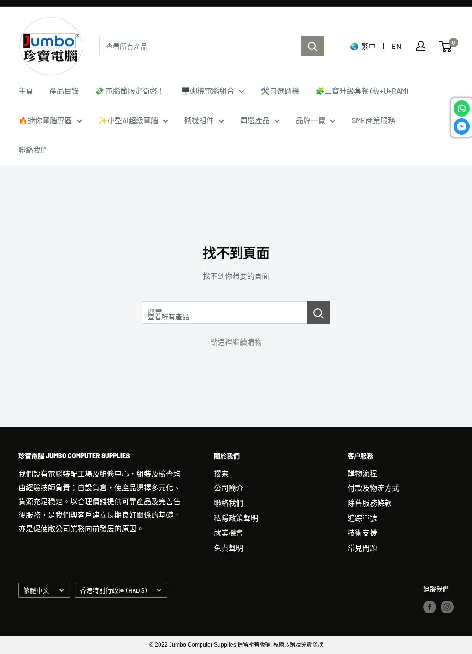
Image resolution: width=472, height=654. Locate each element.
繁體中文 (36, 590)
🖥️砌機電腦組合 (207, 90)
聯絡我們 (33, 149)
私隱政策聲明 (236, 517)
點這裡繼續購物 (236, 341)
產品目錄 (64, 90)
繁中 (368, 46)
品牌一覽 (310, 120)
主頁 (25, 90)
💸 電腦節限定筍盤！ (130, 90)
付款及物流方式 (373, 487)
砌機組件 (199, 120)
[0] (446, 46)
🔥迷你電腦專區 (45, 120)
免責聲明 (228, 547)
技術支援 (362, 532)
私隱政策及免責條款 (298, 645)
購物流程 (362, 473)
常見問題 (362, 547)
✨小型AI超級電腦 (128, 120)
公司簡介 (228, 487)
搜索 (221, 473)
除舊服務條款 (370, 502)
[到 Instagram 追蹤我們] (447, 606)
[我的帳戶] (420, 46)
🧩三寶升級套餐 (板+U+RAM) (361, 90)
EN (396, 46)
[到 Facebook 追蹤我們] (429, 606)
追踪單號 (362, 517)
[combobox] (200, 46)
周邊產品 (255, 120)
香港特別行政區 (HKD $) (113, 590)
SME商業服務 (373, 120)
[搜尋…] (318, 312)
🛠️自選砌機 (279, 90)
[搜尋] (312, 46)
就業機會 (228, 532)
